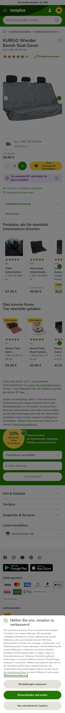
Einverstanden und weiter (32, 695)
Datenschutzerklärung (16, 675)
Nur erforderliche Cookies (33, 705)
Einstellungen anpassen (32, 684)
